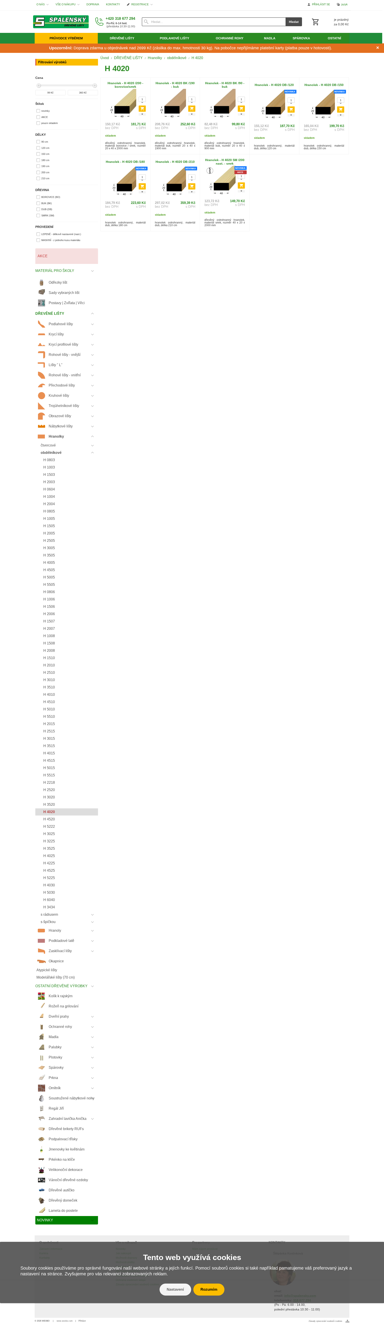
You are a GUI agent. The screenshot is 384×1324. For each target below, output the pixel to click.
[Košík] (330, 22)
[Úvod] (61, 22)
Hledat (294, 22)
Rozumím (208, 1289)
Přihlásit (82, 1321)
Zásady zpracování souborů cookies (325, 1321)
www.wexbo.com (65, 1321)
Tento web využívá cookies (192, 1257)
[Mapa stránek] (347, 1321)
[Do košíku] (142, 109)
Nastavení (175, 1289)
